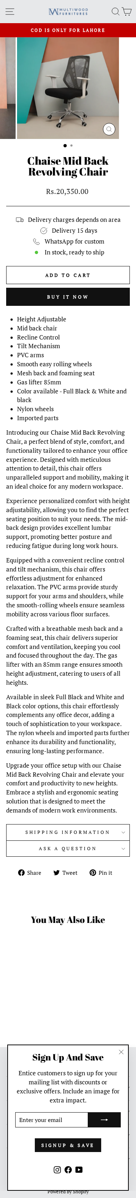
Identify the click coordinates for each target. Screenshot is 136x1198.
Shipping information (68, 832)
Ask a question (68, 848)
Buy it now (68, 297)
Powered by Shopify (68, 1192)
